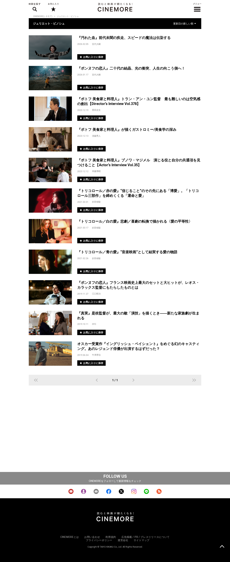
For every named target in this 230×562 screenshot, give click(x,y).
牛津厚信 (96, 355)
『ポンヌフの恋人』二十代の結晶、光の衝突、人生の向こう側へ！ (131, 68)
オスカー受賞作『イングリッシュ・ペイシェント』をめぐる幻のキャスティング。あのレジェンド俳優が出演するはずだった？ (138, 346)
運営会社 (123, 540)
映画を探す (35, 7)
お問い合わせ (92, 537)
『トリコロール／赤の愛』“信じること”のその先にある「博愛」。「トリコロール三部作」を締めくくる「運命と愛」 (138, 193)
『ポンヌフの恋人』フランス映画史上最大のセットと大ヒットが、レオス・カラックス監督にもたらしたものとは (138, 285)
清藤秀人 (96, 136)
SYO (94, 324)
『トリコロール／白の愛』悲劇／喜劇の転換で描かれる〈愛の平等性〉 (134, 221)
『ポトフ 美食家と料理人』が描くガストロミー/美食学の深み (126, 129)
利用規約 (110, 537)
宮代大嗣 (96, 44)
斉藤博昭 (96, 171)
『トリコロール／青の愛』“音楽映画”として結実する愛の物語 (127, 252)
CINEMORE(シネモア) (42, 16)
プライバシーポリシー (99, 540)
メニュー (197, 7)
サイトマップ (142, 540)
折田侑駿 (96, 202)
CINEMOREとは (69, 537)
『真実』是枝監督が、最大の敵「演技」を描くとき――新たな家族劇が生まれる (138, 315)
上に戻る (222, 546)
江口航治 (96, 293)
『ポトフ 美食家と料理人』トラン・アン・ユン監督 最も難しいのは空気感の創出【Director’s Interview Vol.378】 (138, 101)
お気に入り (53, 7)
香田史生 (96, 110)
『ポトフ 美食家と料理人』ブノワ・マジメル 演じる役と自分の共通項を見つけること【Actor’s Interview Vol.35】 (138, 162)
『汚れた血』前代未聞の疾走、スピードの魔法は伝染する (124, 37)
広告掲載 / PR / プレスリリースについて (145, 537)
